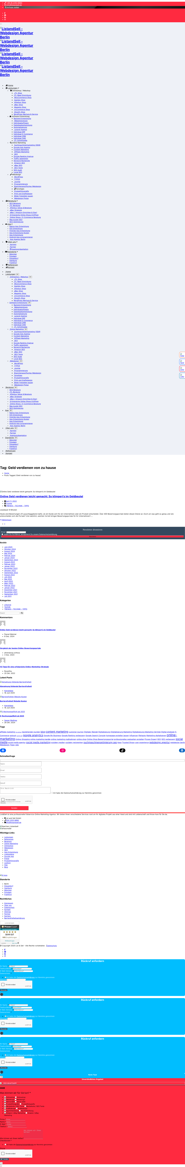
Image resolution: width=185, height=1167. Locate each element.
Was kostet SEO (15, 220)
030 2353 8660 (12, 820)
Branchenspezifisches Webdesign (27, 186)
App (9, 224)
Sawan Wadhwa (10, 720)
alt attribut (19, 732)
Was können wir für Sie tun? (15, 1092)
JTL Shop (18, 93)
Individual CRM (20, 136)
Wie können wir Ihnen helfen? (12, 1138)
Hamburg (13, 260)
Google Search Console (95, 735)
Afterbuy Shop (20, 102)
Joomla (17, 182)
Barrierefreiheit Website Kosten (13, 701)
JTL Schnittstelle (20, 140)
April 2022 (8, 581)
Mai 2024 (8, 553)
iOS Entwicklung (16, 228)
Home (10, 85)
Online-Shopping (22, 739)
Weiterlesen (6, 520)
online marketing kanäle (40, 739)
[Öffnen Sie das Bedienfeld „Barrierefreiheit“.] (1, 1165)
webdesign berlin (177, 742)
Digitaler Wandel (91, 732)
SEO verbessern (168, 739)
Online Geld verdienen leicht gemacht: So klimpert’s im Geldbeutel (41, 496)
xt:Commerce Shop (22, 109)
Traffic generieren (21, 158)
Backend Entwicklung (22, 118)
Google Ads (9, 856)
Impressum (8, 903)
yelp (17, 745)
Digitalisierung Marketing (121, 732)
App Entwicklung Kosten (19, 233)
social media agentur (17, 742)
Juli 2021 (8, 596)
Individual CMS (20, 138)
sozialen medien (58, 742)
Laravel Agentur (20, 129)
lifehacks (142, 735)
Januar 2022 (9, 588)
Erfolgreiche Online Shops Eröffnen (24, 215)
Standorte (12, 252)
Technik (7, 607)
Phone (2, 1057)
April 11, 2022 (11, 501)
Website (3, 979)
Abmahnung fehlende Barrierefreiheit (16, 686)
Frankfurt (13, 263)
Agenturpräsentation (20, 249)
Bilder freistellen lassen (23, 196)
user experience (142, 742)
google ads (19, 736)
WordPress (18, 177)
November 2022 (11, 568)
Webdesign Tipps (7, 745)
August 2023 (9, 562)
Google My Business (52, 735)
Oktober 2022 (10, 570)
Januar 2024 (9, 558)
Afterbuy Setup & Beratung (20, 208)
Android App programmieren (21, 237)
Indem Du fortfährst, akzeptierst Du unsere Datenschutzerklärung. (30, 534)
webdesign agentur (159, 742)
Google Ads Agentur (22, 147)
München (13, 254)
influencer (133, 735)
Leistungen (13, 88)
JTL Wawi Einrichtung (22, 95)
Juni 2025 (8, 547)
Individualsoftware (21, 123)
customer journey (76, 732)
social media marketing (38, 742)
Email (3, 532)
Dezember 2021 (10, 590)
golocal (13, 735)
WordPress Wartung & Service (26, 114)
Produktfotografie (21, 191)
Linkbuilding (9, 854)
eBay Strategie (15, 210)
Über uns (12, 242)
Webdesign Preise (21, 198)
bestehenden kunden (31, 732)
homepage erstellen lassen (117, 735)
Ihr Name (4, 966)
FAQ (5, 865)
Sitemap (7, 912)
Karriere (12, 244)
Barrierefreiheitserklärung (14, 918)
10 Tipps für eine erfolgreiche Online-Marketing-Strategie (24, 667)
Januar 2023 (9, 566)
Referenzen (13, 265)
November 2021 (10, 592)
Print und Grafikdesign (23, 194)
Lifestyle (7, 605)
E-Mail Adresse (7, 971)
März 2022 (8, 583)
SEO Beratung (15, 203)
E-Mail (3, 1124)
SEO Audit (18, 170)
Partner (12, 247)
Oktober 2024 (10, 549)
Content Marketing (21, 149)
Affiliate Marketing (21, 152)
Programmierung (21, 184)
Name (3, 1122)
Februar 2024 (9, 555)
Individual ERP (19, 132)
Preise (6, 858)
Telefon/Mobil (6, 968)
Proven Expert (151, 739)
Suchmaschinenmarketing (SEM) (27, 145)
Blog (6, 867)
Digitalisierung (104, 732)
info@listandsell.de (14, 5)
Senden (5, 1159)
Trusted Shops (128, 742)
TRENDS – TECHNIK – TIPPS (15, 609)
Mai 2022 (8, 579)
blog (43, 731)
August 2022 (9, 575)
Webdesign (14, 361)
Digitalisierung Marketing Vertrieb (146, 732)
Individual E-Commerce (23, 134)
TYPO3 (17, 179)
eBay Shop (18, 105)
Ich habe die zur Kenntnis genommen (30, 977)
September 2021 (11, 594)
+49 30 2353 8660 (14, 3)
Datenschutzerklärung (26, 977)
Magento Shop (20, 107)
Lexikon (7, 863)
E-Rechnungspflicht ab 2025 (12, 716)
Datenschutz (9, 907)
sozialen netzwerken (74, 742)
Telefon (3, 1126)
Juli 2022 (8, 577)
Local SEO (18, 172)
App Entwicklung (16, 235)
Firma (3, 1119)
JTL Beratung (14, 205)
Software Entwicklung (18, 303)
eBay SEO (18, 165)
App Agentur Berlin (17, 239)
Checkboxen (6, 1140)
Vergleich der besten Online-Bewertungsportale (20, 648)
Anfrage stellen (12, 7)
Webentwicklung (21, 121)
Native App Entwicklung (19, 226)
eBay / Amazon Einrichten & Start (23, 212)
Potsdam (13, 256)
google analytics (33, 735)
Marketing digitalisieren (156, 735)
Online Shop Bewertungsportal (100, 739)
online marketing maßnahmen (63, 739)
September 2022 (11, 573)
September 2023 (11, 560)
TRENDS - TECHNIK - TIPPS (17, 506)
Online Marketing (16, 329)
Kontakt (11, 267)
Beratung (12, 201)
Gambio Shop (19, 100)
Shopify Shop (19, 112)
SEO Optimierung (16, 222)
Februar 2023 (9, 564)
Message (3, 1018)
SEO (16, 154)
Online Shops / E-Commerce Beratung (25, 217)
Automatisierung (20, 127)
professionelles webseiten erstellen (129, 739)
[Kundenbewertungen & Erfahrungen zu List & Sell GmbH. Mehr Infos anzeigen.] (9, 943)
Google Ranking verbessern (73, 735)
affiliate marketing (7, 732)
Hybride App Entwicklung (19, 231)
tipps (119, 742)
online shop (82, 739)
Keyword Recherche (22, 161)
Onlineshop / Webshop (18, 277)
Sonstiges (18, 375)
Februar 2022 (9, 585)
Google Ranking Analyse (23, 156)
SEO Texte (18, 168)
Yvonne (9, 503)
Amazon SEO (19, 163)
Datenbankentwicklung (23, 125)
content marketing (57, 731)
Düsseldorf (13, 258)
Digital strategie (168, 732)
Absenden (4, 990)
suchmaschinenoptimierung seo (100, 742)
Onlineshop (8, 846)
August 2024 (9, 551)
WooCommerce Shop (22, 97)
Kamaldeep (8, 691)
